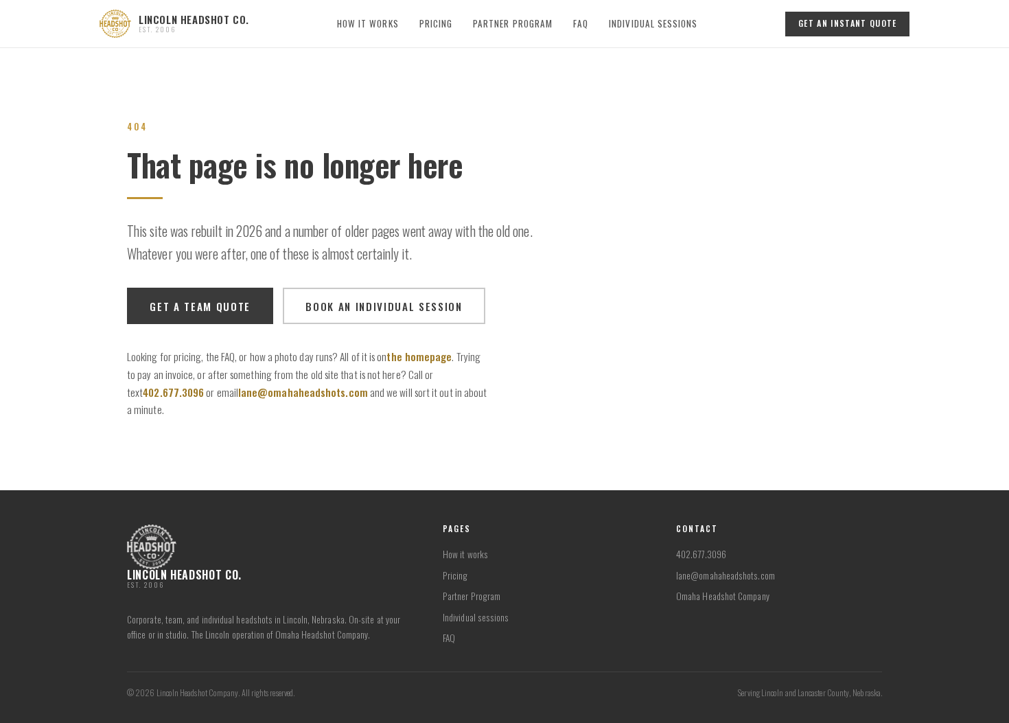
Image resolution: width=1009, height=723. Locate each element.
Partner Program (513, 23)
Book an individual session (383, 306)
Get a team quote (200, 306)
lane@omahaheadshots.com (303, 392)
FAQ (580, 23)
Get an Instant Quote (847, 23)
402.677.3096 (173, 392)
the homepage (419, 356)
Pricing (435, 23)
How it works (368, 23)
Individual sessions (653, 23)
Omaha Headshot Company (722, 596)
